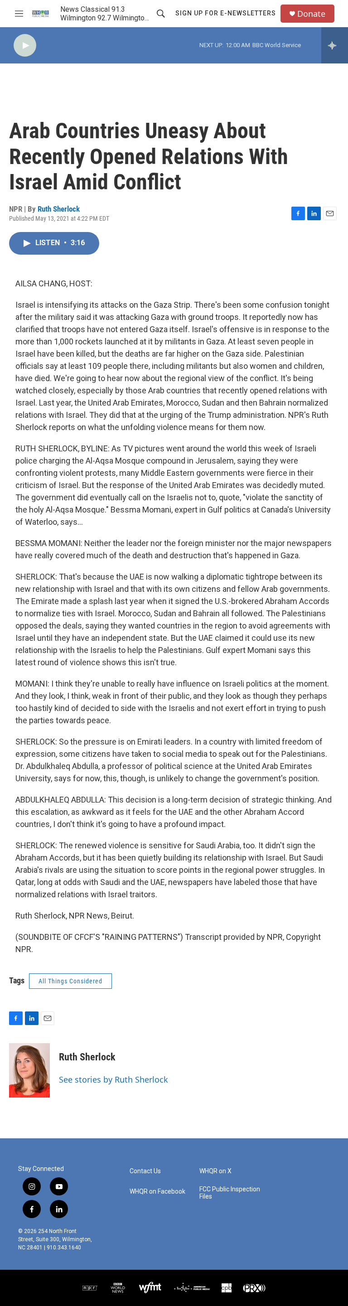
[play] (25, 45)
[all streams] (334, 45)
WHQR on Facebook (157, 1191)
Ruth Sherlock (59, 208)
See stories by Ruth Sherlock (113, 1079)
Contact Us (145, 1171)
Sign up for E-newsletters (225, 13)
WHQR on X (215, 1171)
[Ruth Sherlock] (29, 1070)
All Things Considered (70, 981)
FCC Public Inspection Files (229, 1193)
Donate (311, 14)
